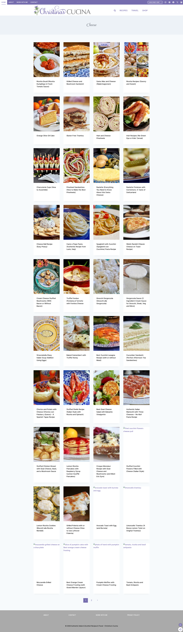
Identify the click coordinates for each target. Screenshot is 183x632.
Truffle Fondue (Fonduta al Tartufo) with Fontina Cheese (75, 300)
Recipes (124, 10)
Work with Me (22, 2)
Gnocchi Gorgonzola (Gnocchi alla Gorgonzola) (104, 300)
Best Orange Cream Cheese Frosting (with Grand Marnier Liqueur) (76, 585)
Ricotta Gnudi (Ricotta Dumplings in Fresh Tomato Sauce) (46, 84)
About (11, 2)
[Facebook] (173, 2)
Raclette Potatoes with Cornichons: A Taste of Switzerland (135, 189)
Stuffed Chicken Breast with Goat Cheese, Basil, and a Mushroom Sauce (47, 468)
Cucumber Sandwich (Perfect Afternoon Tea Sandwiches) (136, 357)
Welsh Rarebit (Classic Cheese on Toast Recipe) (135, 246)
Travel (134, 10)
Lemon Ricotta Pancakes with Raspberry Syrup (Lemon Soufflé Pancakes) (73, 471)
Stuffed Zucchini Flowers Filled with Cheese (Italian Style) (135, 468)
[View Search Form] (115, 10)
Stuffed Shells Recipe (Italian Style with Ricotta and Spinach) (75, 411)
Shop (145, 10)
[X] (177, 2)
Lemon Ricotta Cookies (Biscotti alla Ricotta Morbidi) (46, 528)
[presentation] (47, 59)
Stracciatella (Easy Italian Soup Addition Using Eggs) (45, 357)
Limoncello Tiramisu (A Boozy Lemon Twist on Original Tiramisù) (135, 528)
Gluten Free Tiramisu (75, 136)
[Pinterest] (169, 2)
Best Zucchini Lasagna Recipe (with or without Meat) (106, 357)
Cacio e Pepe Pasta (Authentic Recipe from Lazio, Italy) (76, 246)
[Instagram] (165, 2)
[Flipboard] (181, 2)
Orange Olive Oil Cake (46, 136)
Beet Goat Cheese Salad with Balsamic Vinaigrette (104, 411)
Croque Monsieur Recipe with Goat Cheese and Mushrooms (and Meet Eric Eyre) (105, 471)
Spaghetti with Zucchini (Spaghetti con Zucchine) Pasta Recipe (106, 246)
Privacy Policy (133, 615)
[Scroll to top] (178, 607)
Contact (34, 2)
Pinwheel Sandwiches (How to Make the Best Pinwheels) (76, 189)
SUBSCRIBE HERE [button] (154, 2)
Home (3, 2)
